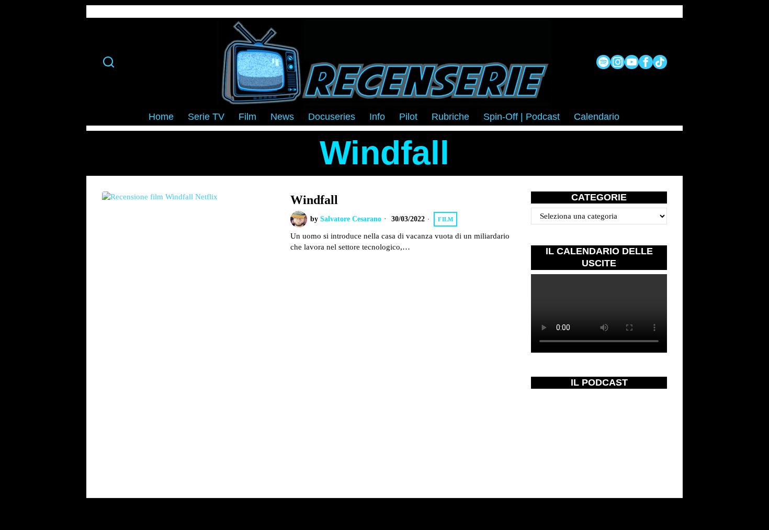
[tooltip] (603, 62)
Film (445, 219)
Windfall (314, 200)
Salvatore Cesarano (350, 219)
